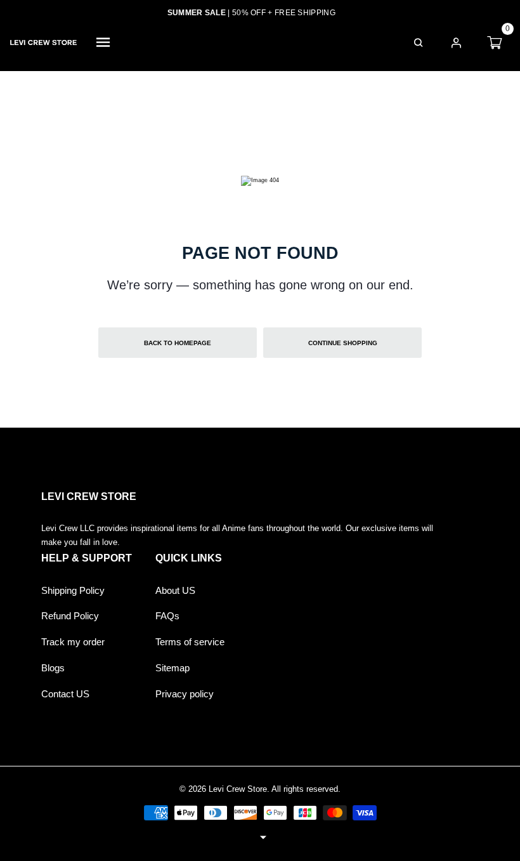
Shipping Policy (73, 591)
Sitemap (172, 668)
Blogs (53, 668)
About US (175, 591)
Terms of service (189, 642)
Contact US (65, 694)
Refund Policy (70, 616)
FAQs (167, 616)
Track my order (73, 642)
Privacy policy (184, 694)
